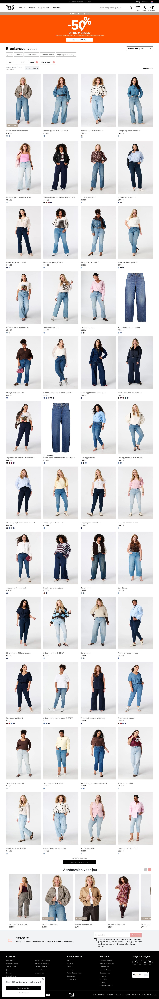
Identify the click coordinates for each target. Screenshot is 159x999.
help (138, 2)
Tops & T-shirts (11, 967)
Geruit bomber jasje (50, 924)
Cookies (102, 982)
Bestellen (70, 964)
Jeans (8, 970)
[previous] (8, 101)
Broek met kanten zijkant (53, 588)
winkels (145, 2)
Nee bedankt (23, 993)
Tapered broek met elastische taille (20, 458)
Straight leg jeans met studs (129, 131)
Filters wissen (147, 68)
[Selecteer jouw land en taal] (151, 1)
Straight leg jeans (88, 327)
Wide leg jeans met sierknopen (93, 392)
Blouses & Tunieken (42, 964)
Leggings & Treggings (42, 960)
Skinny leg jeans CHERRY (53, 653)
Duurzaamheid (105, 973)
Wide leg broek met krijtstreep (93, 718)
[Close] (43, 979)
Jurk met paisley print (116, 924)
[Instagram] (145, 962)
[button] (22, 7)
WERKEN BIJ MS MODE (146, 995)
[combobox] (116, 7)
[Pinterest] (150, 962)
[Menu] (148, 973)
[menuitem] (21, 7)
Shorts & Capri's (11, 976)
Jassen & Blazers (41, 967)
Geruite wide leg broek (18, 924)
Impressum (103, 976)
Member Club (104, 967)
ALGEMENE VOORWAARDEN (126, 995)
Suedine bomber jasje (83, 924)
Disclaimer (103, 979)
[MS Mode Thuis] (10, 8)
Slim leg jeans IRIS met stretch (130, 458)
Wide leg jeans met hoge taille (55, 131)
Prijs (22, 62)
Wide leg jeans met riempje (17, 327)
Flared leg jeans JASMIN (16, 262)
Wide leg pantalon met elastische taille (59, 197)
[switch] (146, 975)
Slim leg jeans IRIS (88, 458)
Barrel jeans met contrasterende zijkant (59, 458)
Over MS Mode (105, 970)
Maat (11, 62)
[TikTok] (134, 962)
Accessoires (39, 973)
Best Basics (10, 960)
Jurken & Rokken (12, 964)
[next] (39, 101)
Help (68, 960)
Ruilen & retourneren (74, 973)
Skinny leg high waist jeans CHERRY (58, 392)
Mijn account (71, 979)
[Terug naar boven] (155, 995)
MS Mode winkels (106, 960)
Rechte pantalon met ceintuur (130, 392)
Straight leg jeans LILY (127, 197)
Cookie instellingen (106, 985)
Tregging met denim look (53, 523)
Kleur (33, 62)
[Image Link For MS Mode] (79, 29)
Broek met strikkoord (14, 718)
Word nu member (23, 988)
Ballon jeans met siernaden (17, 131)
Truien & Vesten (40, 970)
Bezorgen (70, 970)
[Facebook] (139, 962)
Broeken (9, 973)
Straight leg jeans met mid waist (94, 783)
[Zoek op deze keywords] (131, 7)
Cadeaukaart (71, 976)
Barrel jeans (85, 588)
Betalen (69, 967)
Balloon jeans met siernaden (92, 131)
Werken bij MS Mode (107, 964)
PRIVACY (110, 995)
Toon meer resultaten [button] (78, 862)
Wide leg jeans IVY (88, 197)
